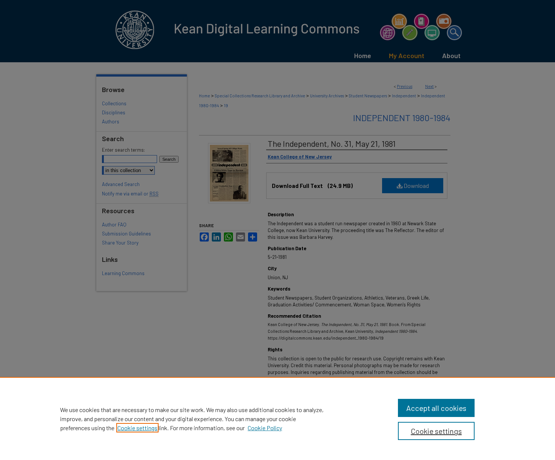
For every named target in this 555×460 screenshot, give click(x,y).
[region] (277, 418)
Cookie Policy (265, 427)
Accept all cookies (436, 407)
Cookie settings (137, 427)
